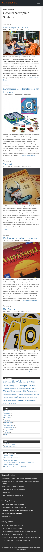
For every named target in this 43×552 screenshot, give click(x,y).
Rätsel (8, 394)
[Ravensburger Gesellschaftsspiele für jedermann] (21, 114)
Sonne (11, 397)
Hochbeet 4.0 (6, 492)
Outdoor (31, 391)
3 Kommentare (15, 240)
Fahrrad (5, 385)
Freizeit (6, 24)
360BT (5, 382)
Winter (14, 403)
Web (26, 400)
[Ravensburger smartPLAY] (21, 43)
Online (15, 391)
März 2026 (7, 415)
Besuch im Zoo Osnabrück (12, 458)
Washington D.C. (7, 516)
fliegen (13, 385)
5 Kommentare (16, 30)
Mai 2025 (7, 418)
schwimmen (24, 394)
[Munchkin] (21, 186)
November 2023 (8, 425)
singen (29, 394)
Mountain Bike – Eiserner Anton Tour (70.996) (15, 534)
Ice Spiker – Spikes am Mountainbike (13, 504)
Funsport (23, 386)
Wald (14, 400)
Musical (7, 391)
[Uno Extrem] (21, 331)
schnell (18, 394)
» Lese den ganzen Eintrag (27, 155)
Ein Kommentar (15, 167)
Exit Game (31, 382)
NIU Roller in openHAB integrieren (12, 513)
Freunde (18, 385)
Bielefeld (16, 381)
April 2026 (7, 413)
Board (24, 382)
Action (9, 382)
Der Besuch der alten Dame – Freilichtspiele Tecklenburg (18, 510)
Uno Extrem (9, 309)
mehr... (6, 434)
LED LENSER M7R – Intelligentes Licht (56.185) (16, 540)
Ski (32, 394)
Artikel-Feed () (10, 444)
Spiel (20, 397)
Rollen (4, 394)
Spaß (15, 397)
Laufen (14, 388)
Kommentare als (10, 446)
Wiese (10, 403)
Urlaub (11, 400)
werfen (5, 403)
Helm (11, 388)
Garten (31, 385)
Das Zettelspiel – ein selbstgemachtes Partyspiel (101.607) (19, 531)
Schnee (12, 394)
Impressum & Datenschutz (33, 547)
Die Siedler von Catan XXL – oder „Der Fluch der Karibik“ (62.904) (21, 537)
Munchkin (8, 164)
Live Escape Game (29, 388)
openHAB (23, 391)
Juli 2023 (7, 432)
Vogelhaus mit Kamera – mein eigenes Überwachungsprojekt (19, 478)
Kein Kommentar (15, 94)
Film (9, 385)
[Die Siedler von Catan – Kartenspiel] (21, 260)
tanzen (31, 397)
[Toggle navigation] (38, 3)
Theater (35, 397)
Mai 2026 (7, 410)
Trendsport (6, 400)
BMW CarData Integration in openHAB (13, 486)
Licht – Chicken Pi (9, 455)
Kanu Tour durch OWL (10, 460)
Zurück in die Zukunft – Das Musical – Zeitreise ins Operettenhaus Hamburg (21, 482)
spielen (24, 397)
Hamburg (6, 388)
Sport (28, 397)
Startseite (6, 9)
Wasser (20, 400)
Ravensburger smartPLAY (15, 27)
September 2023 (9, 427)
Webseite (31, 400)
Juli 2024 (7, 420)
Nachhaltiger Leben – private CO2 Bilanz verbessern (19, 467)
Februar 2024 (8, 422)
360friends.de (9, 3)
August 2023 (8, 430)
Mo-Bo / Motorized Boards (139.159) (12, 525)
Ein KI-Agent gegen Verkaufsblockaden (13, 489)
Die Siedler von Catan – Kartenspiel (20, 237)
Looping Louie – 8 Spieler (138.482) (12, 528)
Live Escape (19, 388)
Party (35, 391)
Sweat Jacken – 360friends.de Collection (14, 507)
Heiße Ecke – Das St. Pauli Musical (12, 495)
